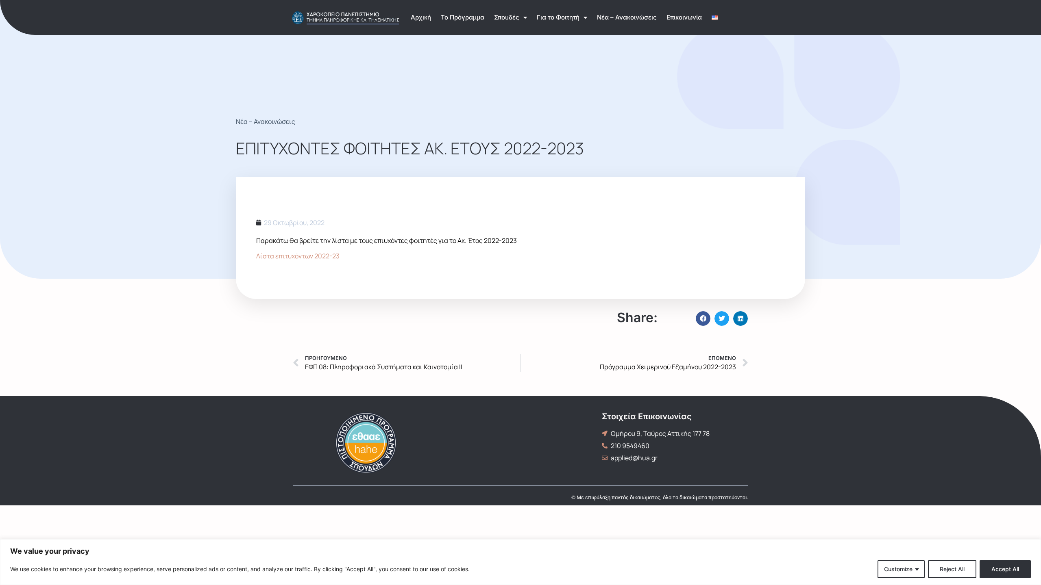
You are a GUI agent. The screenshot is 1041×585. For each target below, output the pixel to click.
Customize (898, 569)
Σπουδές (506, 17)
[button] (703, 318)
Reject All (952, 569)
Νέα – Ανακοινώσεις (627, 17)
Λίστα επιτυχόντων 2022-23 (298, 255)
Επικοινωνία (684, 17)
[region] (520, 562)
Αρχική (421, 17)
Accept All (1005, 569)
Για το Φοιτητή (558, 17)
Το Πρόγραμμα (462, 17)
